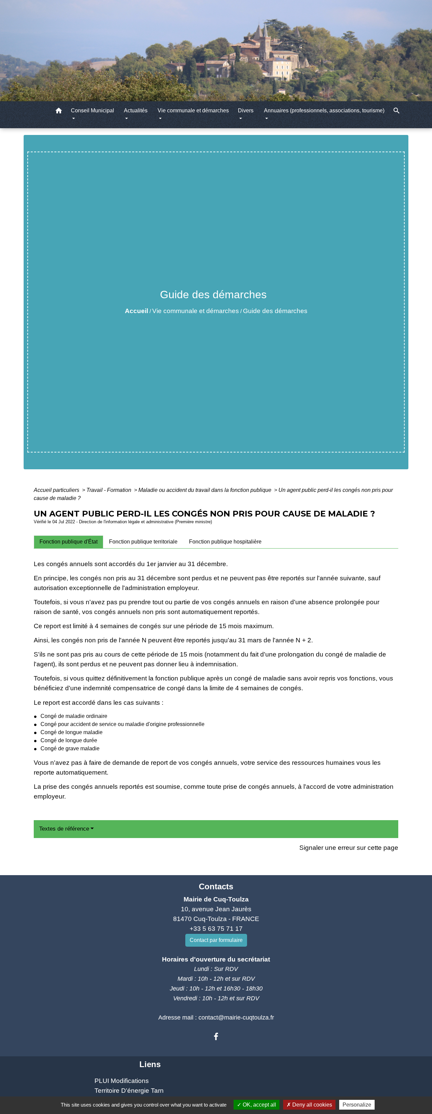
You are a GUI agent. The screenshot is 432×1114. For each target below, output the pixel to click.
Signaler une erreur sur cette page (348, 847)
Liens (150, 1064)
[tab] (68, 541)
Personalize (357, 1105)
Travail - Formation (109, 490)
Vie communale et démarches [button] (193, 110)
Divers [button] (245, 110)
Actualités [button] (135, 110)
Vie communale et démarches (195, 310)
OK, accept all (258, 1105)
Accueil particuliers (57, 490)
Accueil (136, 310)
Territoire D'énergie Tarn (129, 1090)
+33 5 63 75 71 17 (216, 928)
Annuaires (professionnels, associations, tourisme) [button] (324, 110)
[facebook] (216, 1037)
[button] (58, 112)
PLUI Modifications (121, 1080)
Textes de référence (64, 829)
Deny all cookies (311, 1105)
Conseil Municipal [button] (92, 110)
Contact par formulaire (216, 940)
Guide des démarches (275, 310)
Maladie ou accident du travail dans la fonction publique (205, 490)
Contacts (216, 886)
